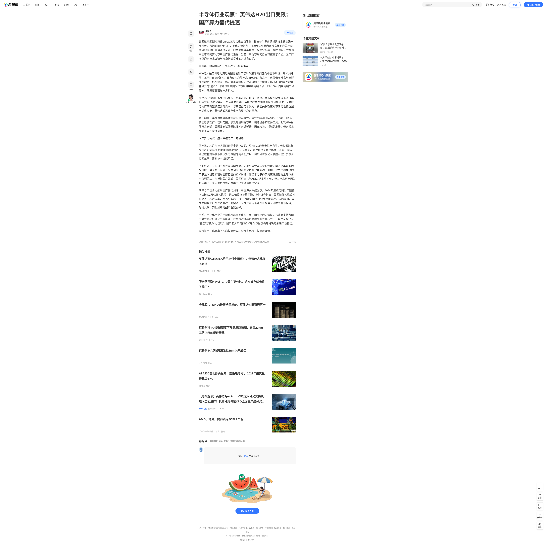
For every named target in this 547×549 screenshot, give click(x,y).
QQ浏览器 (277, 528)
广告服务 (250, 528)
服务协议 (224, 528)
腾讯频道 (286, 528)
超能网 (202, 340)
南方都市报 (204, 271)
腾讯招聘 (259, 528)
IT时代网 (203, 363)
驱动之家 (203, 317)
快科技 (202, 386)
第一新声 (203, 294)
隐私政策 (233, 528)
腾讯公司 (243, 540)
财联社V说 (212, 409)
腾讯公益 (268, 528)
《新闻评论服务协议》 (237, 441)
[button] (340, 25)
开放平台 (242, 528)
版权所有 (251, 540)
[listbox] (247, 341)
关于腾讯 (202, 528)
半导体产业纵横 (206, 431)
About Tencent (214, 528)
